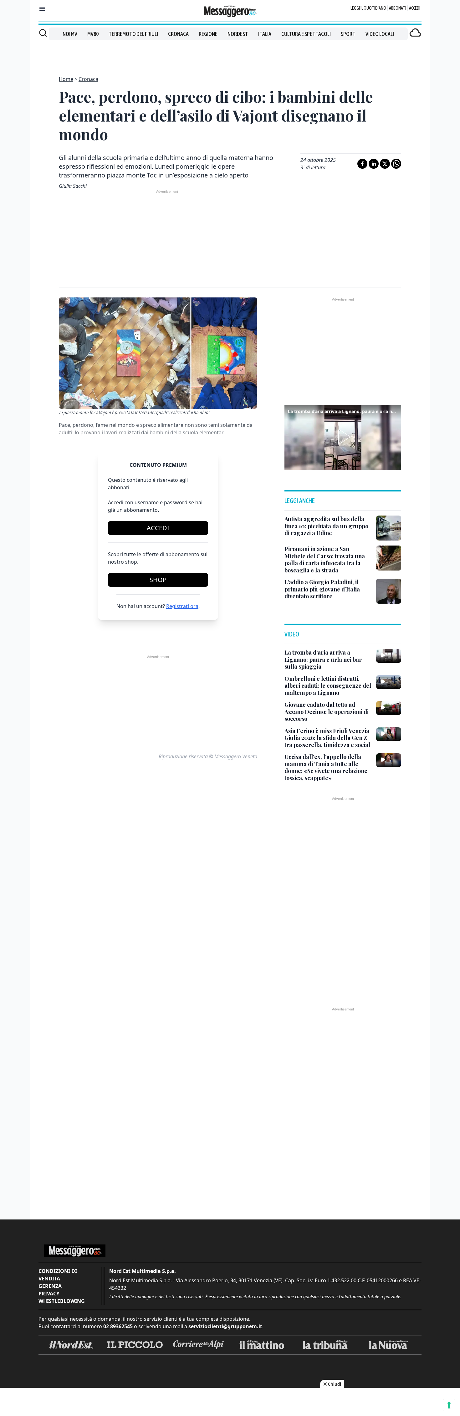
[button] (343, 437)
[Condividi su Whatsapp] (396, 164)
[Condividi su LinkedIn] (374, 164)
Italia (264, 34)
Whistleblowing (61, 1301)
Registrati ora (182, 606)
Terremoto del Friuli (133, 34)
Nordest (237, 34)
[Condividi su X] (385, 164)
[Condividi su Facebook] (362, 164)
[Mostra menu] (42, 8)
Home (66, 79)
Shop (158, 580)
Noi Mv (70, 34)
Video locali (379, 34)
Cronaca (178, 34)
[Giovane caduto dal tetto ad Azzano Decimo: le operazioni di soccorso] (388, 708)
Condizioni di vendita (57, 1275)
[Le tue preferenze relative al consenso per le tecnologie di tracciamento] (449, 1405)
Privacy (48, 1293)
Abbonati (397, 8)
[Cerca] (43, 32)
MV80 (93, 34)
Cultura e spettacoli (306, 34)
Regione (208, 34)
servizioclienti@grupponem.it (225, 1326)
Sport (348, 34)
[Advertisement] (230, 54)
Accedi (414, 8)
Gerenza (50, 1286)
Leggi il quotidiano (368, 8)
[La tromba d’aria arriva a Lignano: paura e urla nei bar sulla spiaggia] (388, 656)
